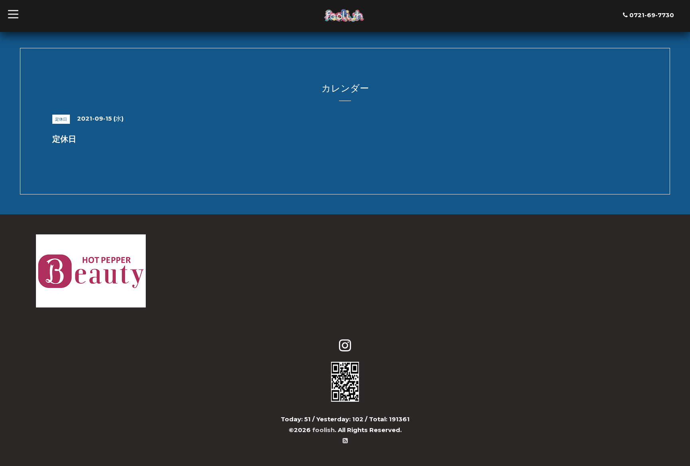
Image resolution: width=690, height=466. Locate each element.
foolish (323, 430)
